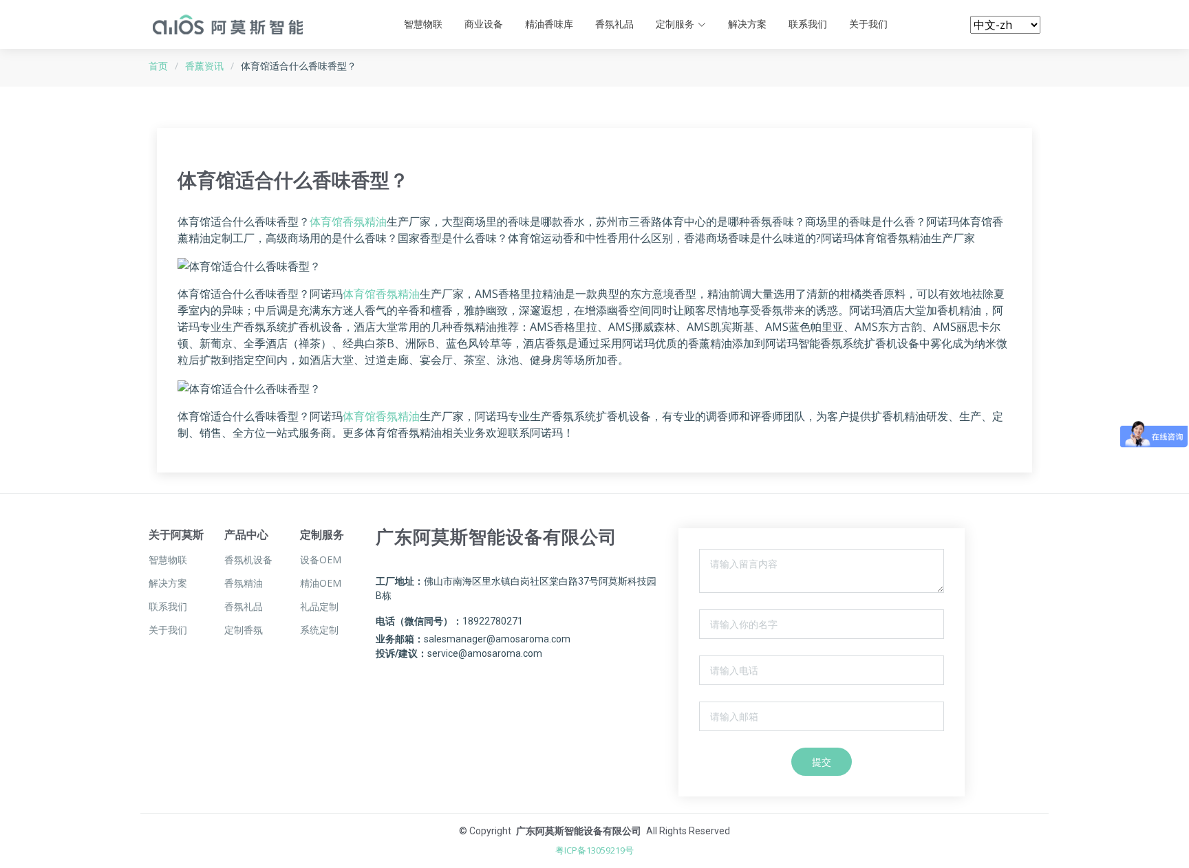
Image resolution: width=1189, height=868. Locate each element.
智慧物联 (423, 24)
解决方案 (747, 24)
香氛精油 (243, 583)
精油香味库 (549, 24)
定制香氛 (243, 630)
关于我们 (868, 24)
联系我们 (808, 24)
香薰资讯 (204, 65)
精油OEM (320, 583)
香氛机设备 (248, 560)
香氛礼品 (614, 24)
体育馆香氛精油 (348, 221)
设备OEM (320, 560)
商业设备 (483, 24)
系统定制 (319, 630)
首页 (158, 65)
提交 (821, 761)
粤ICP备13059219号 (594, 850)
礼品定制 (319, 606)
